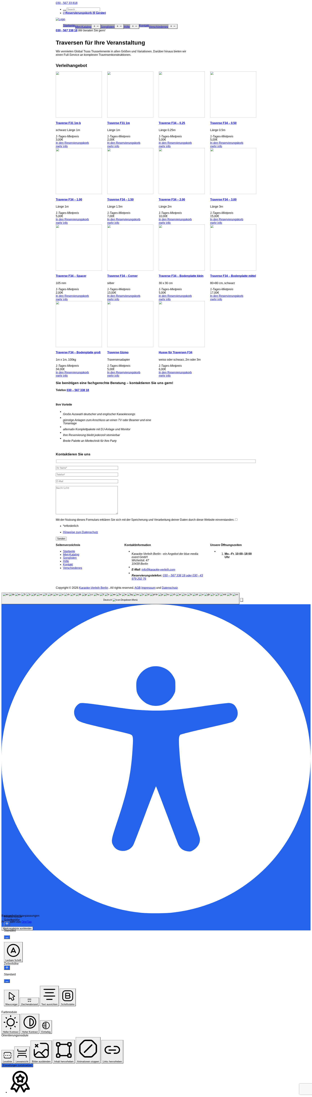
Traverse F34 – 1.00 (69, 199)
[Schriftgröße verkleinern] (7, 937)
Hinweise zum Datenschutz (80, 532)
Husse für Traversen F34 (175, 352)
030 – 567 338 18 (78, 390)
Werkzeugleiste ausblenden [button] (17, 928)
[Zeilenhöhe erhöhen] (7, 967)
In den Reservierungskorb (72, 142)
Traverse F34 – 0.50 (223, 123)
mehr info (62, 146)
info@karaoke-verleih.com (158, 569)
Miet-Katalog (83, 26)
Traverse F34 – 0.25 (172, 123)
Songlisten (107, 26)
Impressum (148, 587)
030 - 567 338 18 (66, 30)
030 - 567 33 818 (66, 3)
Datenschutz (170, 587)
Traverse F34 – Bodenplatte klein (181, 275)
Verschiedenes (158, 26)
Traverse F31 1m (118, 123)
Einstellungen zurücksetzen (17, 1065)
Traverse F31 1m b (68, 123)
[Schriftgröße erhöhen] (7, 924)
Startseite (69, 25)
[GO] (64, 10)
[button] (241, 600)
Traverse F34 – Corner (122, 275)
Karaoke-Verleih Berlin (93, 587)
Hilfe (127, 26)
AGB (138, 587)
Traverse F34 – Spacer (71, 275)
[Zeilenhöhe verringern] (7, 981)
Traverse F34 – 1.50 (120, 199)
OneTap (26, 921)
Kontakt (144, 25)
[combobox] (120, 598)
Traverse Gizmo (118, 352)
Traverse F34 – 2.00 (172, 199)
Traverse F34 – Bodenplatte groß (78, 352)
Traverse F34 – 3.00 (223, 199)
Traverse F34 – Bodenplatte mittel (233, 275)
